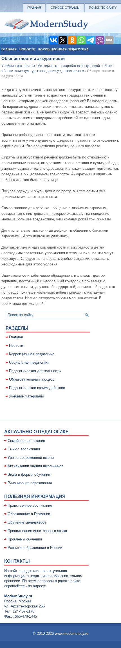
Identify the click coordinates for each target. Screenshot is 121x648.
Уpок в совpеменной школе (31, 457)
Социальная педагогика (29, 362)
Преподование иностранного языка (37, 531)
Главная (34, 7)
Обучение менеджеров (27, 522)
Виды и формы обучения (29, 474)
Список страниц (65, 7)
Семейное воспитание (26, 441)
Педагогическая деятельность (35, 371)
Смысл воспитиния (24, 449)
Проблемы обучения (25, 539)
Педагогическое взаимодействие (37, 388)
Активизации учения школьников (35, 466)
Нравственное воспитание (30, 505)
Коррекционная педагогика (63, 49)
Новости (27, 49)
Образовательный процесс (32, 379)
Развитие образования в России (35, 548)
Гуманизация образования (30, 483)
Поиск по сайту (103, 7)
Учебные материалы (18, 66)
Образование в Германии (29, 514)
